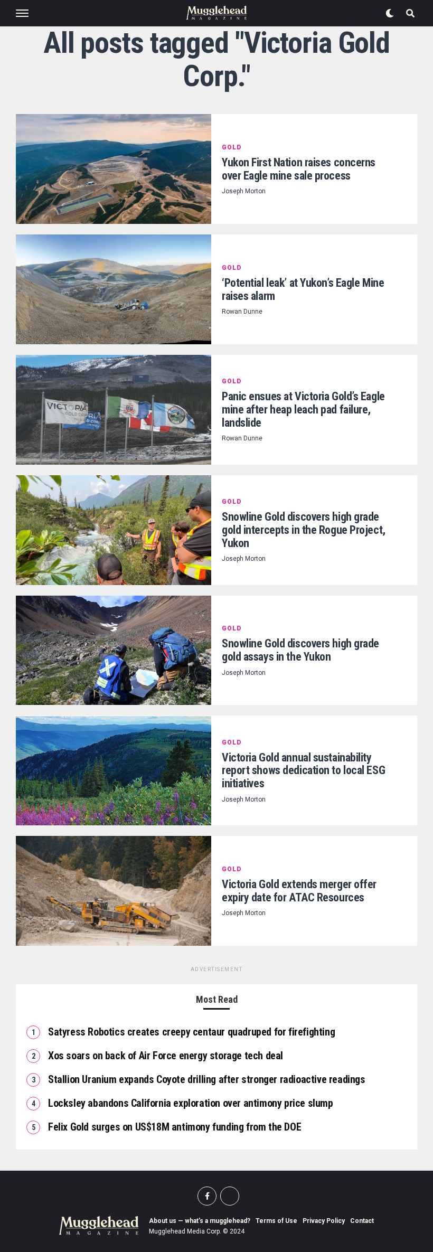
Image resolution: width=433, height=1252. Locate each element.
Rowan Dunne (242, 311)
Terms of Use (276, 1221)
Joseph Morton (244, 191)
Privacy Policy (324, 1221)
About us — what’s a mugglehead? (199, 1221)
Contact (362, 1221)
